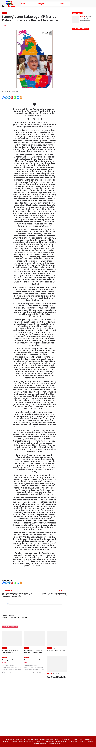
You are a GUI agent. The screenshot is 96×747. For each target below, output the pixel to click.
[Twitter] (6, 97)
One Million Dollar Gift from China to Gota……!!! (10, 651)
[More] (21, 97)
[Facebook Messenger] (18, 97)
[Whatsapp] (15, 97)
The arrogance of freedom (10, 660)
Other (5, 13)
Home (23, 4)
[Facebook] (3, 97)
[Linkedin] (9, 97)
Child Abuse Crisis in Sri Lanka (56, 651)
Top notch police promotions (33, 660)
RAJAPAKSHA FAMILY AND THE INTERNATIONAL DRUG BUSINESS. (56, 677)
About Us (60, 4)
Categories (41, 4)
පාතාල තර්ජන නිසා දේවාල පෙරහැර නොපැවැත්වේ (86, 19)
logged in (12, 618)
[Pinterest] (12, 97)
